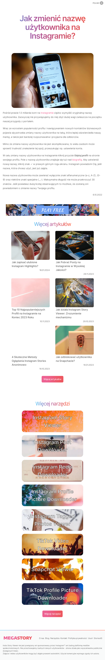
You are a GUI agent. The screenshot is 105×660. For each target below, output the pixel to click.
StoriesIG (98, 638)
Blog (47, 638)
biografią (77, 159)
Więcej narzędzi (52, 613)
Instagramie (47, 112)
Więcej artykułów (52, 379)
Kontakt (63, 638)
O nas (41, 638)
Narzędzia (54, 638)
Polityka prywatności (77, 638)
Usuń (90, 638)
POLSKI (96, 3)
